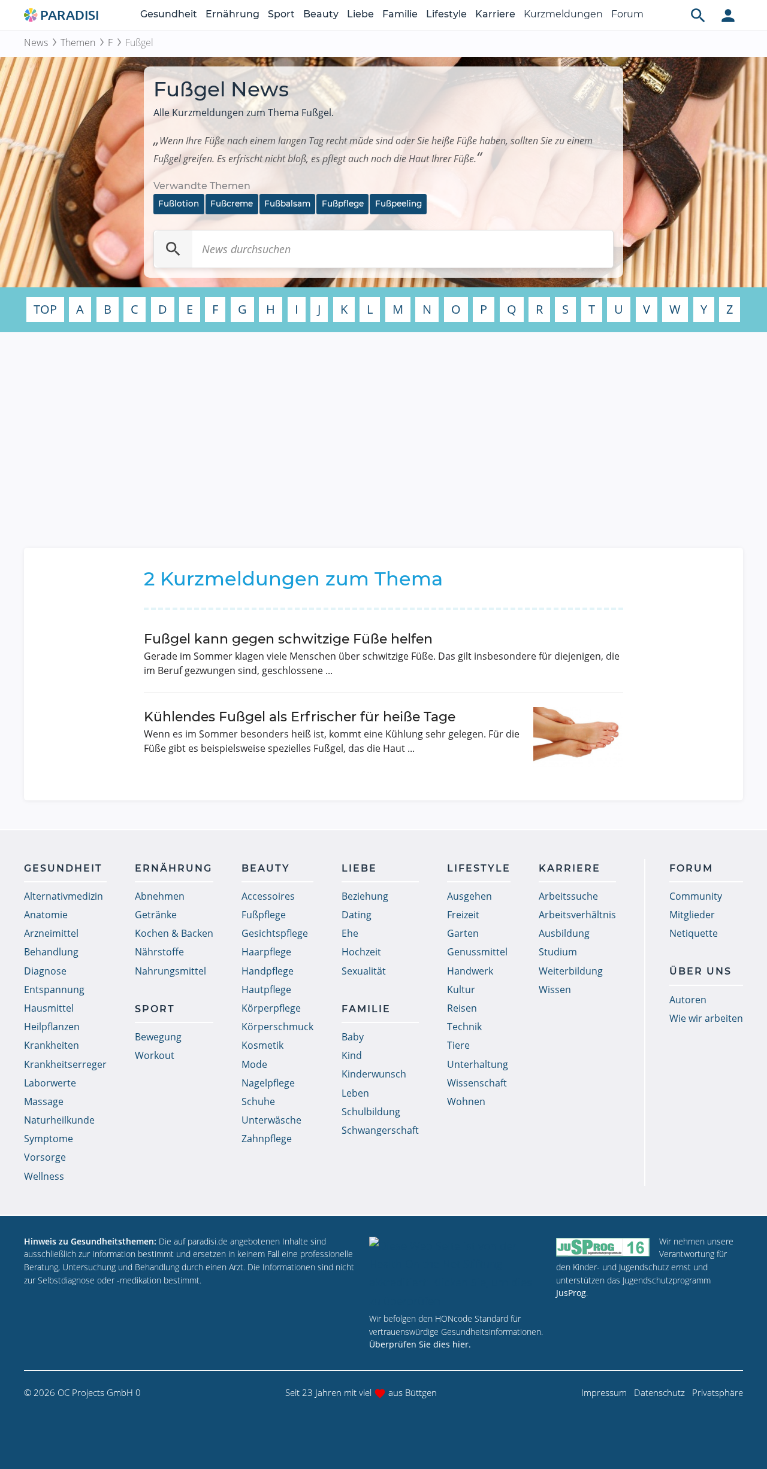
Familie (400, 14)
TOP (45, 309)
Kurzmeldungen (563, 14)
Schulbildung (371, 1111)
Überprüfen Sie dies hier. (420, 1344)
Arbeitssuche (568, 896)
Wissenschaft (477, 1082)
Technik (464, 1026)
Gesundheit (168, 14)
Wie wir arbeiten (706, 1018)
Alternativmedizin (63, 896)
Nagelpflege (268, 1082)
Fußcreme (231, 203)
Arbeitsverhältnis (577, 914)
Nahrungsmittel (170, 971)
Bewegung (158, 1036)
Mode (254, 1064)
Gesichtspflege (274, 933)
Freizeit (463, 914)
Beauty (321, 14)
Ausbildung (564, 933)
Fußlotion (178, 203)
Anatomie (46, 914)
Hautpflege (266, 989)
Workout (154, 1055)
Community (695, 896)
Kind (352, 1055)
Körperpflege (271, 1008)
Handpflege (267, 971)
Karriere (495, 14)
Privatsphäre (717, 1392)
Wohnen (466, 1101)
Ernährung (232, 14)
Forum (627, 14)
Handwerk (470, 971)
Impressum (604, 1392)
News (36, 42)
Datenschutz (659, 1392)
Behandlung (51, 951)
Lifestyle (446, 14)
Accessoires (268, 896)
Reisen (462, 1008)
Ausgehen (469, 896)
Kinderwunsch (374, 1073)
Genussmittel (477, 951)
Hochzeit (361, 951)
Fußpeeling (398, 203)
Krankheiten (51, 1045)
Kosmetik (262, 1045)
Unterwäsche (271, 1120)
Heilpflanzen (52, 1026)
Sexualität (364, 971)
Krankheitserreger (65, 1064)
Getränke (156, 914)
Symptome (48, 1138)
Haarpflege (266, 951)
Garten (463, 933)
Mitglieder (692, 914)
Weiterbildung (571, 971)
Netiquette (693, 933)
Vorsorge (45, 1157)
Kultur (461, 989)
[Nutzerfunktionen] (728, 15)
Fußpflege (343, 203)
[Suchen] (173, 249)
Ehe (350, 933)
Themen (78, 42)
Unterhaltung (477, 1064)
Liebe (360, 14)
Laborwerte (50, 1082)
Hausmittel (49, 1008)
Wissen (555, 989)
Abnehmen (160, 896)
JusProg (571, 1292)
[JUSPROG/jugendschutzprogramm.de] (603, 1246)
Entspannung (54, 989)
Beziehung (365, 896)
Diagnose (45, 971)
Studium (558, 951)
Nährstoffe (159, 951)
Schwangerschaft (380, 1130)
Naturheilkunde (59, 1120)
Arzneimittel (51, 933)
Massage (44, 1101)
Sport (281, 14)
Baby (353, 1036)
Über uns (700, 971)
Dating (357, 914)
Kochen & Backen (174, 933)
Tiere (458, 1045)
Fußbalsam (287, 203)
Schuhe (258, 1101)
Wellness (44, 1176)
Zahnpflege (266, 1138)
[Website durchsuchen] (698, 15)
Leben (355, 1093)
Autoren (687, 999)
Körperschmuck (277, 1026)
